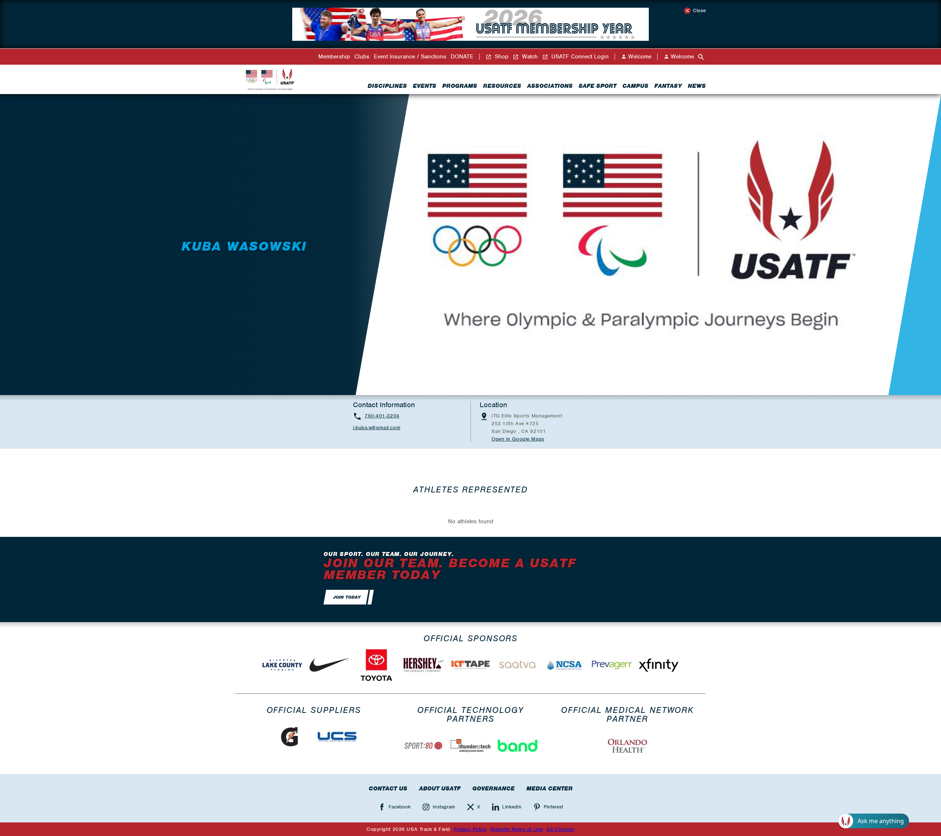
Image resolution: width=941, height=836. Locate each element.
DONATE (462, 57)
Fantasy (668, 86)
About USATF (440, 789)
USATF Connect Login (579, 57)
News (697, 86)
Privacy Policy (470, 829)
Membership (334, 57)
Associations (550, 86)
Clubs (361, 57)
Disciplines (387, 86)
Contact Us (388, 789)
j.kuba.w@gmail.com (376, 427)
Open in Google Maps (517, 439)
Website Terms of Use (516, 829)
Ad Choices (560, 829)
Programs (459, 86)
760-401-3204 (382, 416)
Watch (529, 57)
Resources (502, 86)
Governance (493, 789)
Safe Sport (597, 86)
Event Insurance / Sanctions (410, 57)
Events (424, 86)
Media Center (549, 789)
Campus (635, 86)
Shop (500, 57)
